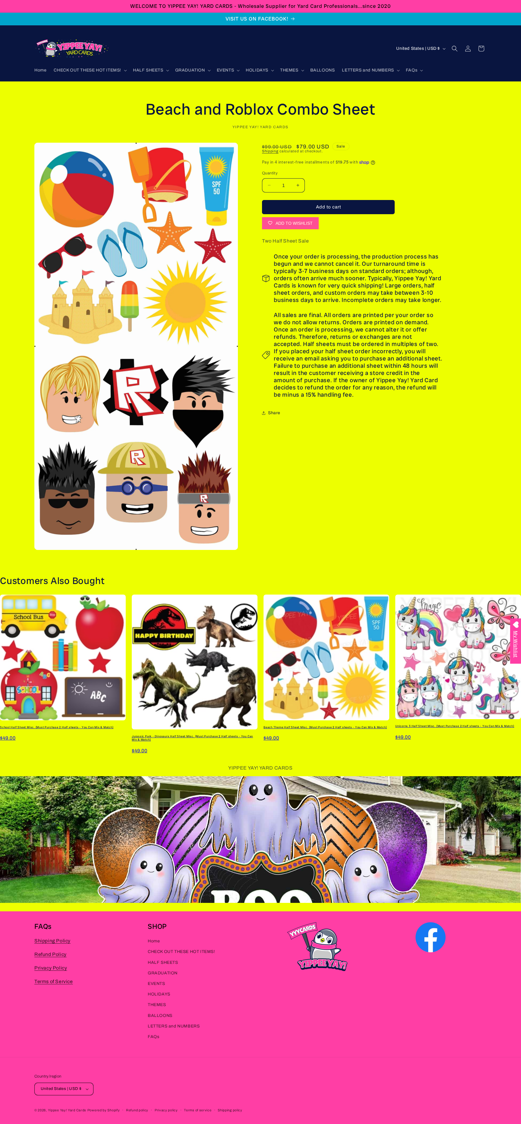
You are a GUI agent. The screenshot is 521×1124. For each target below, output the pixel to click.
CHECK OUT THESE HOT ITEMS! (181, 951)
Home (154, 941)
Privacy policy (166, 1110)
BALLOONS (160, 1015)
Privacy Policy (50, 967)
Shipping (270, 151)
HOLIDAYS (159, 994)
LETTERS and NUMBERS (174, 1026)
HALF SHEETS (163, 962)
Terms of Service (53, 981)
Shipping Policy (52, 940)
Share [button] (274, 413)
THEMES (157, 1004)
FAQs (153, 1036)
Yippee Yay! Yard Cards (67, 1110)
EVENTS (156, 983)
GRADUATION (163, 973)
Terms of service (197, 1110)
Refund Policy (50, 954)
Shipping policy (230, 1110)
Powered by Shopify (103, 1110)
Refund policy (137, 1110)
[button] (89, 70)
